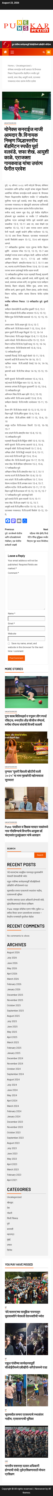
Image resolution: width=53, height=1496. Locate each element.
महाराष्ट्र (10, 1234)
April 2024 (12, 1100)
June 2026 (12, 963)
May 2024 (12, 1095)
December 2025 (15, 995)
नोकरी (9, 1213)
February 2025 (14, 1047)
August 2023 (13, 1143)
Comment (13, 573)
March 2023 (13, 1169)
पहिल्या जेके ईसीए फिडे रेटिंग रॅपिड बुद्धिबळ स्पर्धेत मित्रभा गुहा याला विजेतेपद (37, 535)
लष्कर (9, 1244)
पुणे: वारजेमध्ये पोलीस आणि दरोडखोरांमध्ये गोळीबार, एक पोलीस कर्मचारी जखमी (13, 537)
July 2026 (12, 957)
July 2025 (12, 1021)
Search (11, 848)
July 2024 (12, 1084)
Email (11, 623)
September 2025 (15, 1010)
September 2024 (15, 1074)
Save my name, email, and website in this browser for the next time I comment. (25, 647)
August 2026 (13, 952)
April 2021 (12, 1180)
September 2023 (15, 1137)
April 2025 (12, 1037)
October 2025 (14, 1005)
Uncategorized (10, 123)
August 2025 (13, 1016)
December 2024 (15, 1058)
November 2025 (15, 1000)
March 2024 (13, 1106)
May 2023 (12, 1159)
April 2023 (12, 1164)
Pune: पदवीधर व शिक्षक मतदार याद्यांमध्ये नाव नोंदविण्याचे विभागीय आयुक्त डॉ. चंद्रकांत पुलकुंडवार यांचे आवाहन (26, 831)
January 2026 (13, 989)
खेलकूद (10, 1202)
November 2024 (15, 1063)
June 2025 (12, 1026)
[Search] (44, 52)
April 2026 (12, 973)
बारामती (10, 1229)
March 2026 (13, 979)
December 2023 (15, 1122)
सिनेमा (9, 1250)
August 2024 (13, 1079)
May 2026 (12, 968)
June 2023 (12, 1153)
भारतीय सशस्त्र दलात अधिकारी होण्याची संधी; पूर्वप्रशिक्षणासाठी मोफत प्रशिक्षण (25, 1470)
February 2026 (14, 984)
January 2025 (13, 1053)
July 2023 (12, 1148)
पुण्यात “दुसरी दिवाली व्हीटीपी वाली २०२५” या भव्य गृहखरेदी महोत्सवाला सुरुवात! (24, 775)
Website (12, 633)
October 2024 (14, 1069)
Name (11, 613)
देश (8, 1207)
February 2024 (14, 1111)
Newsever (40, 1488)
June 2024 (12, 1090)
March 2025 (13, 1042)
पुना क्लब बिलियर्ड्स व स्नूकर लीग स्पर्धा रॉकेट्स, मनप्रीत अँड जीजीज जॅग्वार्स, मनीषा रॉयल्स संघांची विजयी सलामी (26, 720)
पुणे (8, 1223)
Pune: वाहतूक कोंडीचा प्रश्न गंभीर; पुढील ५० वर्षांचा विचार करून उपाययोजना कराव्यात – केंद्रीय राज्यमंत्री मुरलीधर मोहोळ (25, 913)
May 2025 (12, 1032)
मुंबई (8, 1239)
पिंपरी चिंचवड (12, 1218)
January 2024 (13, 1116)
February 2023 (14, 1174)
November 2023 (15, 1127)
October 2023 (14, 1132)
